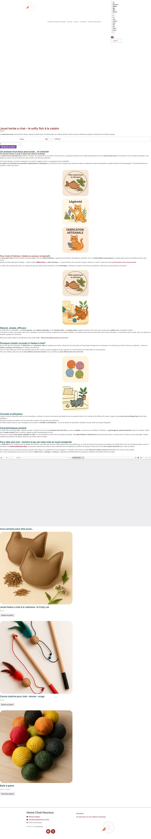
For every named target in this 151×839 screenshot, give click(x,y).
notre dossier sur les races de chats (124, 262)
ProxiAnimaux (39, 826)
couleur (22, 139)
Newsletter (80, 813)
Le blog (76, 21)
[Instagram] (53, 831)
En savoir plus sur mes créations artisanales (91, 817)
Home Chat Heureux (40, 812)
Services (69, 21)
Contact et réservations (94, 21)
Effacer (58, 139)
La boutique (82, 21)
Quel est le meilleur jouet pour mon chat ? (55, 338)
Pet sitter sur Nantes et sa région (57, 21)
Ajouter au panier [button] (7, 615)
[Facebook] (48, 831)
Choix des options (7, 794)
